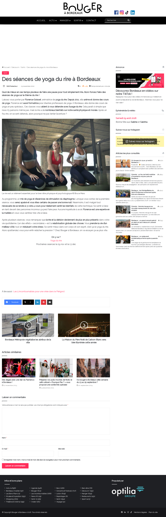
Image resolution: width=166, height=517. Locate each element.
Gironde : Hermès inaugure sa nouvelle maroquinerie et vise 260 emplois (143, 208)
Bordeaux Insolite (12, 491)
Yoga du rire (56, 240)
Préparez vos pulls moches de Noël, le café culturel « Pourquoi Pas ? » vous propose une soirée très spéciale (55, 382)
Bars (58, 488)
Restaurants (86, 496)
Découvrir (15, 67)
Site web (61, 449)
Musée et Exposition (13, 496)
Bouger (34, 491)
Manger (64, 20)
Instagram (122, 12)
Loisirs (58, 494)
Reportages (60, 496)
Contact (91, 20)
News (33, 496)
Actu (52, 20)
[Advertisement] (83, 46)
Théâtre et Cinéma (13, 502)
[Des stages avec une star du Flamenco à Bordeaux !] (18, 368)
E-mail (5, 449)
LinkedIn (133, 12)
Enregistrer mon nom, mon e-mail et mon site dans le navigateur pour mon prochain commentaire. (42, 460)
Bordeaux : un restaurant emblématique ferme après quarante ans (144, 238)
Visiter (33, 502)
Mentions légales (140, 512)
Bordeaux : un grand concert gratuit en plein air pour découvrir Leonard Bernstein (143, 222)
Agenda (34, 488)
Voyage (59, 502)
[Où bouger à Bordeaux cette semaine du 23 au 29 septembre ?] (93, 368)
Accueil (41, 20)
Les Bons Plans (12, 494)
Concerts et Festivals (64, 491)
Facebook (116, 12)
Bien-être (85, 488)
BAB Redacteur (12, 86)
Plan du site (153, 512)
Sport (84, 499)
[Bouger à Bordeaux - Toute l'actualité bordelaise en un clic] (83, 8)
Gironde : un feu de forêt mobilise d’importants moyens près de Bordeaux (143, 176)
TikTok (127, 12)
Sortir (77, 20)
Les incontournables (39, 494)
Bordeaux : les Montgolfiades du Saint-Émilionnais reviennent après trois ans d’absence (143, 192)
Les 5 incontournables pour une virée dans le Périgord (38, 291)
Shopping (10, 499)
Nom (4, 438)
